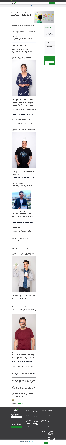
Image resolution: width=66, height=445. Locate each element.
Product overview (28, 415)
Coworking (34, 415)
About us (49, 416)
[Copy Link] (22, 403)
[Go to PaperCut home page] (13, 3)
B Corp (49, 420)
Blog (41, 415)
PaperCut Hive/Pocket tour (29, 421)
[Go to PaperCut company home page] (16, 410)
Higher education (35, 412)
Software (35, 3)
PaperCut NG (27, 411)
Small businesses (35, 418)
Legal (34, 417)
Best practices (43, 431)
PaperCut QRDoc (28, 426)
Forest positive (43, 430)
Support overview (43, 410)
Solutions (40, 3)
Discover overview (43, 420)
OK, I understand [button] (46, 443)
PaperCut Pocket (28, 414)
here (24, 396)
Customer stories (35, 425)
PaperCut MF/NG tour (28, 419)
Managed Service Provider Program (50, 434)
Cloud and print (43, 422)
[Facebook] (18, 403)
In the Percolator (28, 429)
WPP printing (42, 421)
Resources (45, 3)
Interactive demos (43, 414)
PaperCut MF (27, 410)
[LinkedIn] (20, 403)
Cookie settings (50, 427)
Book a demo (50, 411)
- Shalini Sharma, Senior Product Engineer (48, 36)
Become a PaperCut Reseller (51, 432)
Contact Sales (50, 410)
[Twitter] (19, 403)
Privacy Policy (17, 423)
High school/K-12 (35, 411)
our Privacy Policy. (31, 441)
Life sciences (35, 416)
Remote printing (43, 425)
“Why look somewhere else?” (48, 27)
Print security (42, 426)
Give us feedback (50, 421)
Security (49, 419)
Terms (49, 425)
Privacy (49, 426)
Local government (35, 421)
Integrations (42, 427)
